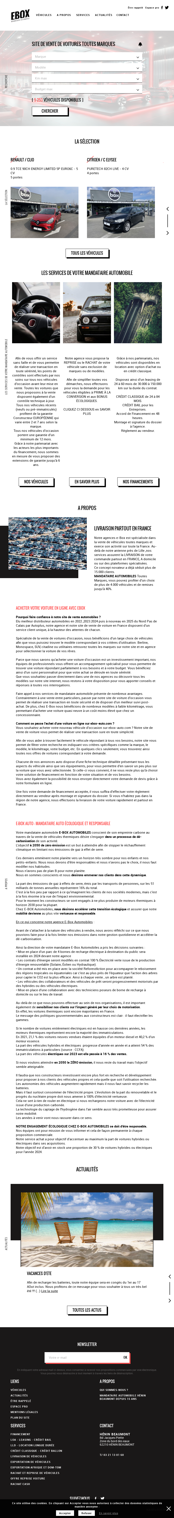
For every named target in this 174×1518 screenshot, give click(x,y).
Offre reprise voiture (28, 1478)
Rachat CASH (20, 1484)
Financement (20, 1434)
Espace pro (152, 7)
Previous (168, 209)
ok (125, 1357)
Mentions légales (24, 1412)
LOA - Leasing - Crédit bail (31, 1439)
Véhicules (18, 1390)
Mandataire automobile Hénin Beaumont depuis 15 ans (123, 1397)
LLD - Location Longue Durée (33, 1445)
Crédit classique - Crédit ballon (36, 1450)
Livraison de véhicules (28, 1456)
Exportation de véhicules (31, 1461)
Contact (122, 15)
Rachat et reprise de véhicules (35, 1473)
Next (168, 233)
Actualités (103, 15)
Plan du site (20, 1417)
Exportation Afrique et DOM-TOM (36, 1467)
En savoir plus (108, 1513)
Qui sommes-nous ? (114, 1390)
